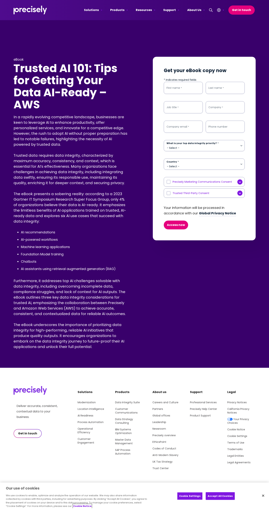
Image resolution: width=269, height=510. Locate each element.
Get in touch (241, 10)
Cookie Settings (237, 436)
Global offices (161, 415)
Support (169, 10)
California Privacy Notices (238, 410)
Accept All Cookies (220, 496)
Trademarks (235, 449)
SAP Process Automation (122, 451)
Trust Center (160, 468)
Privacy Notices (237, 402)
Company (215, 107)
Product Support (200, 415)
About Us (194, 10)
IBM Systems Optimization (123, 431)
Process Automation (91, 422)
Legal (231, 392)
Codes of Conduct (164, 448)
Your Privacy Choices (238, 421)
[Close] (263, 496)
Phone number (217, 127)
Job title (173, 107)
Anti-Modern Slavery (165, 455)
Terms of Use (235, 442)
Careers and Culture (165, 402)
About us (159, 392)
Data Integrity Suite (127, 402)
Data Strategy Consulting (124, 421)
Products (117, 10)
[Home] (30, 10)
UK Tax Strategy (162, 462)
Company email (178, 127)
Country (173, 162)
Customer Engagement (86, 440)
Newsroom (159, 429)
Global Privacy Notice (217, 213)
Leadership (159, 422)
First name (174, 88)
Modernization (87, 402)
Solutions (91, 10)
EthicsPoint (159, 442)
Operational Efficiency (85, 430)
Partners (157, 409)
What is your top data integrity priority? (193, 143)
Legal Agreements (239, 462)
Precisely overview (164, 435)
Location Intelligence (91, 409)
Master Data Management (124, 441)
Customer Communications (126, 410)
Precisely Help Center (203, 409)
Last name (216, 88)
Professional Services (203, 402)
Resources (144, 10)
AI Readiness (85, 415)
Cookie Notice (236, 429)
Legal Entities (235, 456)
